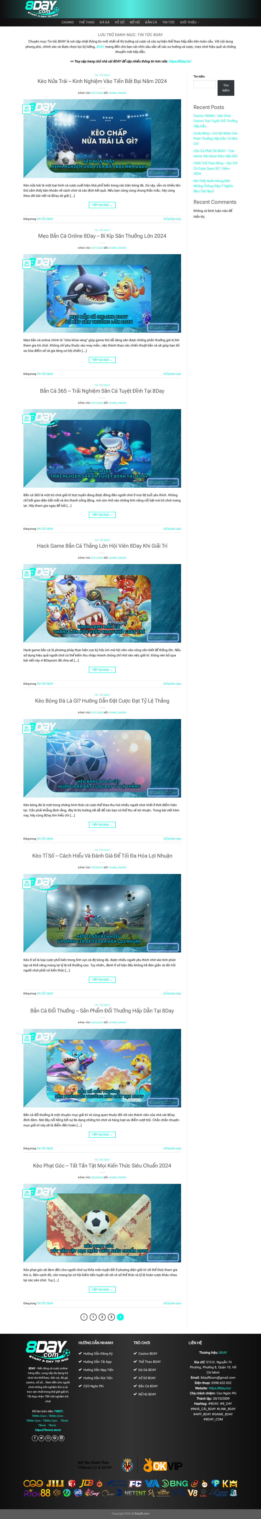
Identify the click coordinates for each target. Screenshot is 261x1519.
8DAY (100, 47)
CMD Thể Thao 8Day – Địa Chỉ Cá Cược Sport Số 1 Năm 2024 (215, 168)
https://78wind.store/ (48, 1430)
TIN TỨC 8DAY (102, 75)
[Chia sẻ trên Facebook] (35, 1438)
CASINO (68, 22)
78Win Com (39, 1416)
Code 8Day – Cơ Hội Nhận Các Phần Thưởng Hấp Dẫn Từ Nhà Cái (216, 138)
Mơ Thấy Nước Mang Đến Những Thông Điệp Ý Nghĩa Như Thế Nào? (213, 186)
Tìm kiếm (199, 76)
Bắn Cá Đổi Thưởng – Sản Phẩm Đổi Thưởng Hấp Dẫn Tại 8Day (102, 1011)
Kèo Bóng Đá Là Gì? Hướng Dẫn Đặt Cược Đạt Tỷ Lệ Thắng (102, 701)
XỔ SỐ (120, 22)
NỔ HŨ (135, 22)
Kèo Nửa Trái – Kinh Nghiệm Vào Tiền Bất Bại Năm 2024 (102, 81)
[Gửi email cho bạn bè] (48, 1438)
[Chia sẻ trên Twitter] (41, 1438)
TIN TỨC (168, 22)
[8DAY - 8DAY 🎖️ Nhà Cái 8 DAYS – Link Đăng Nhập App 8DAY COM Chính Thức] (43, 9)
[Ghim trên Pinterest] (55, 1438)
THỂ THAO (87, 22)
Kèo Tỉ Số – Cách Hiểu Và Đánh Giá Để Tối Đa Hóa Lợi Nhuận (102, 856)
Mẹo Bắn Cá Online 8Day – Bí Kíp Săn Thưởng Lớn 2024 (102, 236)
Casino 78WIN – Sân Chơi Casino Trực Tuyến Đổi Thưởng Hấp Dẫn (216, 121)
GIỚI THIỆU (188, 22)
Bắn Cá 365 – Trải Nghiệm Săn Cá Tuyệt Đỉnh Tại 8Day (102, 391)
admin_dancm (117, 93)
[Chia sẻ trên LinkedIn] (61, 1438)
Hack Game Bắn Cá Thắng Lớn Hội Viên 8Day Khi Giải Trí (102, 546)
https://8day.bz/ (180, 61)
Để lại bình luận (172, 218)
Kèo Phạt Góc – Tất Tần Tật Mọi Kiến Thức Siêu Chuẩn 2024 (102, 1166)
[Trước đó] (84, 1317)
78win (64, 1420)
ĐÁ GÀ (104, 22)
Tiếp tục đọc (102, 205)
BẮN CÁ (151, 22)
